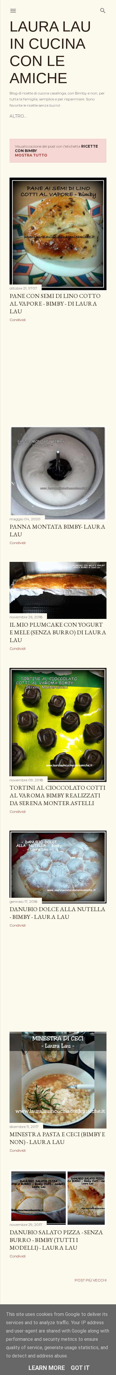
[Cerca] (102, 9)
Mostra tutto (31, 155)
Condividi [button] (18, 319)
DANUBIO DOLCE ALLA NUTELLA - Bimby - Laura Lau (57, 913)
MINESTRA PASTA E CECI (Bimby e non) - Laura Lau (57, 1138)
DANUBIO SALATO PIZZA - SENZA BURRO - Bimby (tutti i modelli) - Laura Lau (56, 1239)
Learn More (47, 1367)
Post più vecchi (90, 1280)
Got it (80, 1367)
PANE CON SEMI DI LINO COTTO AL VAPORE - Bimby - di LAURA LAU (55, 303)
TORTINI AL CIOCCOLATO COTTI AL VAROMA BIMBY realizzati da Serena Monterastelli (57, 795)
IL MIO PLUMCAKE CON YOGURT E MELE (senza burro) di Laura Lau (58, 632)
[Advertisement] (58, 374)
